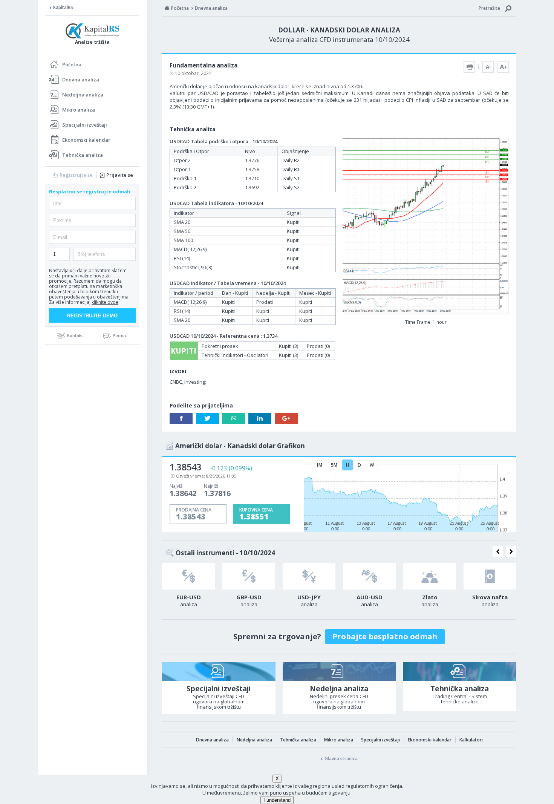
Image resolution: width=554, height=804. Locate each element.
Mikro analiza (78, 109)
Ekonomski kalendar (86, 139)
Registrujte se (76, 175)
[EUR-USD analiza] (188, 576)
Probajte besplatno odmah (385, 636)
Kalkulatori (471, 740)
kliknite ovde (105, 302)
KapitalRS (63, 7)
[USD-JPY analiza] (309, 576)
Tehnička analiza (82, 155)
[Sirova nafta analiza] (490, 576)
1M (319, 465)
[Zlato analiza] (429, 576)
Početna (71, 64)
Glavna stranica (341, 758)
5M (334, 465)
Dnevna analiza (80, 79)
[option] (188, 587)
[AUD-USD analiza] (369, 576)
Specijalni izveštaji (84, 124)
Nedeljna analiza (82, 94)
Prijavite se (119, 175)
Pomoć (120, 335)
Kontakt (75, 335)
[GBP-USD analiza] (249, 576)
